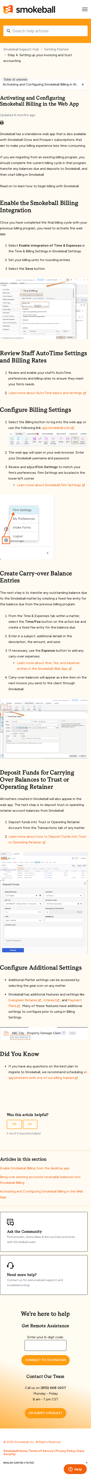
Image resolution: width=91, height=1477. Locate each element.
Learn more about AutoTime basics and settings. (45, 393)
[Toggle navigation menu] (84, 9)
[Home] (29, 9)
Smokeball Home (15, 1451)
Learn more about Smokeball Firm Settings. (49, 485)
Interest (49, 1000)
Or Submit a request (45, 1413)
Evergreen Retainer (22, 1000)
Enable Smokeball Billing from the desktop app (34, 1168)
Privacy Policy (65, 1451)
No (30, 1124)
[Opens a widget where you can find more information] (75, 1469)
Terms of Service (41, 1451)
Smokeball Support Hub (21, 49)
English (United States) (18, 1462)
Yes (14, 1124)
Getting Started (56, 49)
